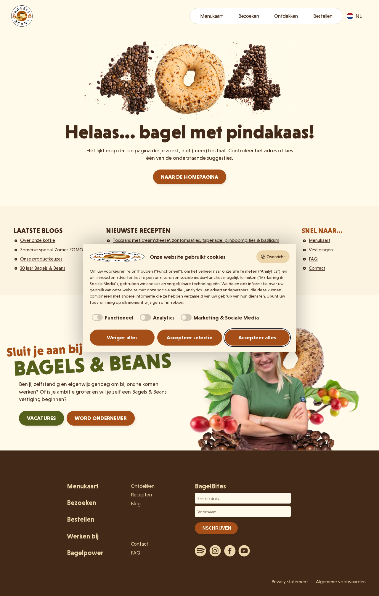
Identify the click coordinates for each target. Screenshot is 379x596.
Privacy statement (290, 581)
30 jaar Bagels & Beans (42, 268)
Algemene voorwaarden (341, 581)
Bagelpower (85, 553)
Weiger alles (122, 337)
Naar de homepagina (189, 177)
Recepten (141, 495)
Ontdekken (286, 16)
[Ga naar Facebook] (230, 551)
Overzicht (275, 256)
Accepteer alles (257, 337)
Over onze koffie (37, 240)
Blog (136, 503)
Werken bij (83, 536)
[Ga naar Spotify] (201, 551)
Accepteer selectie (190, 337)
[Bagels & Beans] (22, 16)
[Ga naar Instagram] (215, 551)
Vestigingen (321, 250)
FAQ (313, 259)
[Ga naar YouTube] (244, 551)
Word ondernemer (101, 418)
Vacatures (41, 418)
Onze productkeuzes (41, 259)
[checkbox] (112, 318)
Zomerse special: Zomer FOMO (51, 250)
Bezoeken (248, 16)
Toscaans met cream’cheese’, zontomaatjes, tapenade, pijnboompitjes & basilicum (196, 240)
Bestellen (323, 16)
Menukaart (211, 16)
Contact (317, 268)
